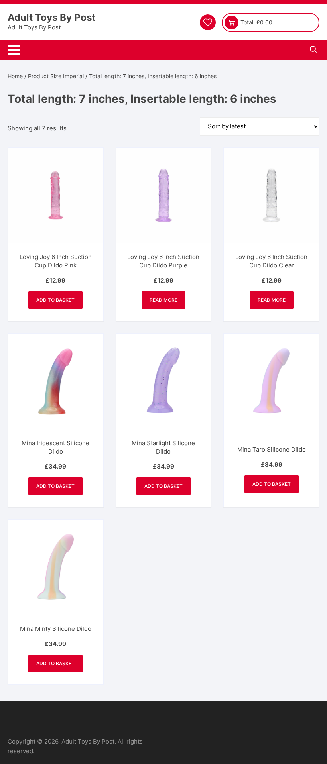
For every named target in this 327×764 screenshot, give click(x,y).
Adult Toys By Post (51, 17)
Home (15, 76)
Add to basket (55, 300)
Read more (163, 300)
